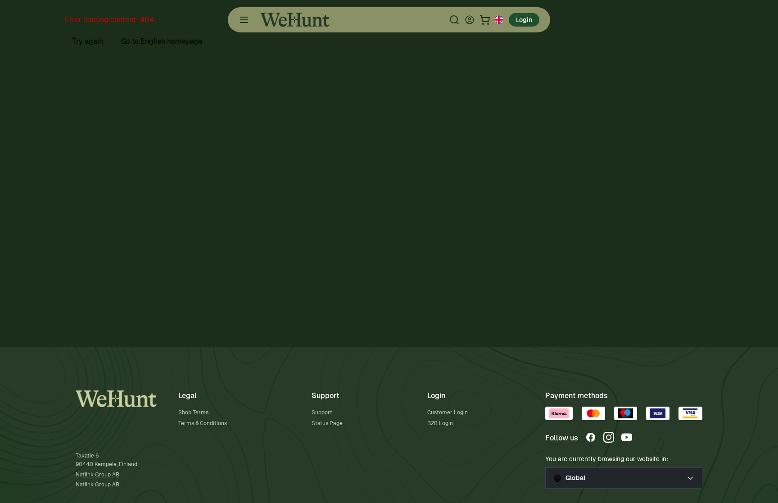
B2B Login (440, 423)
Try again (87, 41)
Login (524, 19)
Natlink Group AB (97, 474)
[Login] (469, 19)
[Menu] (244, 19)
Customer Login (447, 412)
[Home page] (295, 20)
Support (322, 412)
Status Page (327, 423)
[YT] (626, 437)
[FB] (590, 437)
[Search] (454, 19)
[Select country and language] (499, 20)
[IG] (608, 437)
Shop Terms (193, 412)
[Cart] (485, 19)
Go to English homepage (162, 41)
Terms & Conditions (202, 423)
